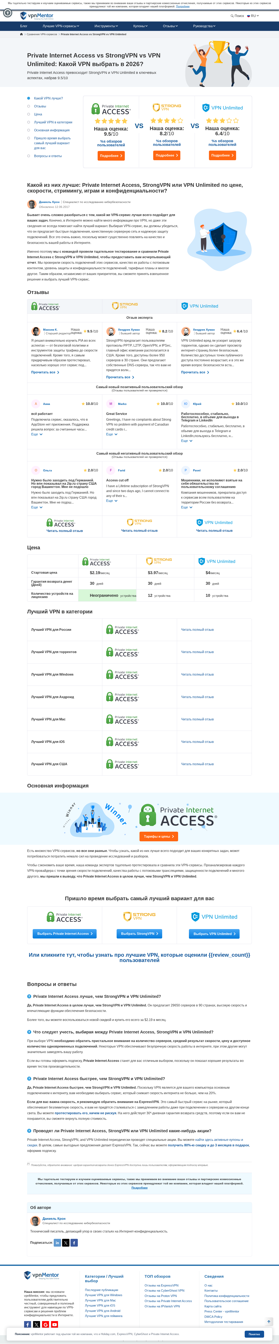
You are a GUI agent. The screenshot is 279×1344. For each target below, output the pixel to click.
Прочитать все (43, 372)
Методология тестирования (223, 1322)
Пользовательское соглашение (226, 1301)
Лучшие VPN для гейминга (103, 1316)
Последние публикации (101, 1290)
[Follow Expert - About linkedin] (57, 1243)
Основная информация (52, 130)
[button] (7, 12)
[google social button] (45, 1324)
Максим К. (50, 329)
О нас (208, 1285)
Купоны (139, 26)
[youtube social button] (54, 1324)
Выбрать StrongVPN (138, 933)
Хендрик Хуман (129, 329)
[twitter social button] (36, 1324)
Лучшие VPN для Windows (103, 1295)
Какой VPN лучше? (48, 98)
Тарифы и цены (157, 836)
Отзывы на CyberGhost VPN (164, 1290)
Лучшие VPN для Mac (100, 1300)
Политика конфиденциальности (226, 1296)
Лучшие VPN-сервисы (59, 26)
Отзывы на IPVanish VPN (162, 1306)
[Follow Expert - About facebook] (74, 1243)
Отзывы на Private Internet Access (168, 1301)
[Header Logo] (37, 16)
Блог (23, 26)
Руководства (203, 26)
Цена (38, 114)
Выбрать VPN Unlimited (213, 934)
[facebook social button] (27, 1324)
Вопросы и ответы (48, 156)
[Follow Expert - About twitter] (65, 1243)
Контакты (211, 1290)
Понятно (254, 1334)
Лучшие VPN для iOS (100, 1305)
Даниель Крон (49, 202)
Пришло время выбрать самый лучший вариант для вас (52, 143)
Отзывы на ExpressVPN (162, 1285)
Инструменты (105, 26)
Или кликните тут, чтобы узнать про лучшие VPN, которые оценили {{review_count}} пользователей (139, 957)
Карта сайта (212, 1306)
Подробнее (109, 156)
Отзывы (169, 26)
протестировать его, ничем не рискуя (85, 1113)
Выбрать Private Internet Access (63, 933)
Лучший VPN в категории (53, 122)
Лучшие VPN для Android (102, 1310)
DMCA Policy (213, 1316)
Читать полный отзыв (65, 531)
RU (253, 16)
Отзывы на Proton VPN (161, 1296)
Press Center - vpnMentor (221, 1311)
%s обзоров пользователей (111, 143)
